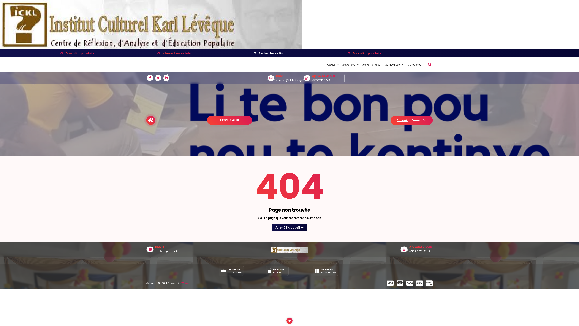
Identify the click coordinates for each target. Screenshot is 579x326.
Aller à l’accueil (288, 227)
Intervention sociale (89, 53)
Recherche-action (184, 53)
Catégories (414, 64)
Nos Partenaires (370, 64)
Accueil (331, 64)
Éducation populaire (279, 53)
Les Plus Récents (394, 64)
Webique (186, 283)
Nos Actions (348, 64)
